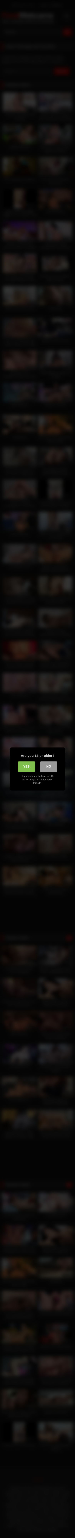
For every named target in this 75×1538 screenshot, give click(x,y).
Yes (26, 766)
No (48, 766)
